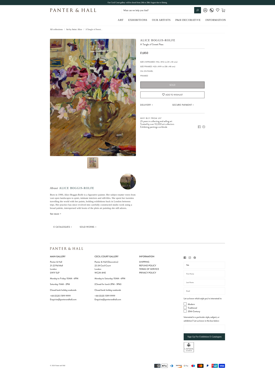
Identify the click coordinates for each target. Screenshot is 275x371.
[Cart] (223, 10)
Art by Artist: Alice (74, 29)
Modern (191, 304)
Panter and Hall (60, 365)
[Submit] (197, 10)
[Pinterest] (203, 126)
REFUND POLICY (147, 265)
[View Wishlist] (217, 11)
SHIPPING (144, 261)
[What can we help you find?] (161, 10)
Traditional (192, 307)
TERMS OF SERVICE (149, 269)
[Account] (205, 12)
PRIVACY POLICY (147, 272)
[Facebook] (199, 126)
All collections (56, 29)
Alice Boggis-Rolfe (76, 188)
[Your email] (204, 290)
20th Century (194, 311)
